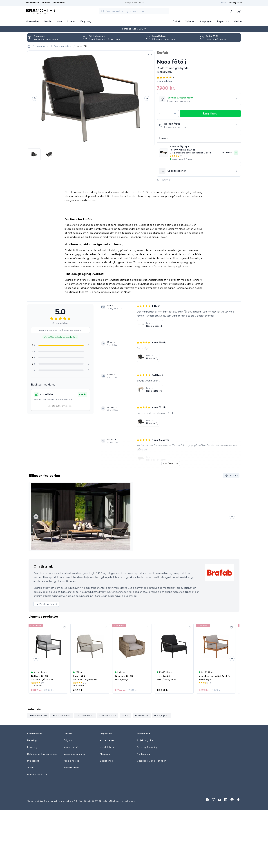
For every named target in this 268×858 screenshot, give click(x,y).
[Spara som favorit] (64, 627)
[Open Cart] (239, 11)
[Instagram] (213, 799)
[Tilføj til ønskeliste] (150, 55)
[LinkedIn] (225, 799)
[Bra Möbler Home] (40, 11)
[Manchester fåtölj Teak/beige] (215, 646)
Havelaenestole (38, 715)
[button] (199, 81)
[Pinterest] (232, 799)
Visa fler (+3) (169, 463)
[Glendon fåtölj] (132, 646)
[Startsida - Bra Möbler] (28, 46)
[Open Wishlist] (230, 11)
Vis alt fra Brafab (48, 604)
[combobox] (168, 113)
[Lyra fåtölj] (90, 646)
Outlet (125, 715)
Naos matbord (154, 326)
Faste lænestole (61, 715)
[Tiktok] (238, 799)
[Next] (146, 98)
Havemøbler (141, 715)
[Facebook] (207, 799)
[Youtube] (219, 799)
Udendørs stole (107, 715)
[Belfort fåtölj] (48, 646)
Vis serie (233, 475)
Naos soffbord (154, 391)
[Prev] (34, 98)
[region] (90, 98)
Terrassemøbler (84, 715)
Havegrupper (161, 715)
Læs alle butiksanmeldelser (60, 406)
